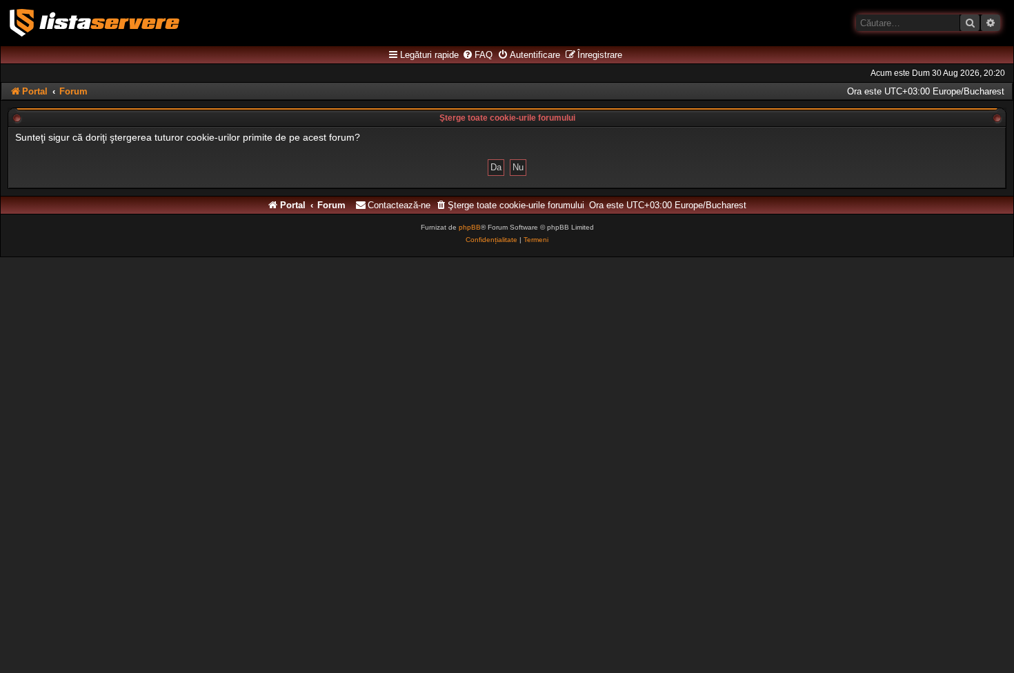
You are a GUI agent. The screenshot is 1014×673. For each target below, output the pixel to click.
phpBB (470, 227)
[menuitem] (477, 55)
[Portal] (94, 23)
